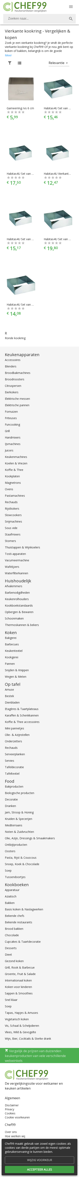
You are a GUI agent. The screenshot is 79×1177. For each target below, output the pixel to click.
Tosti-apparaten (15, 554)
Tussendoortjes (15, 877)
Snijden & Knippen (17, 670)
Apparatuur (12, 890)
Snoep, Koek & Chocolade (22, 864)
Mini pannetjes (14, 728)
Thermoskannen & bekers (22, 625)
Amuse (9, 689)
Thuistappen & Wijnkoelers (22, 547)
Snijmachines (13, 521)
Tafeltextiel (12, 773)
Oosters (10, 851)
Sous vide (11, 528)
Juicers (9, 450)
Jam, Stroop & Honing (19, 812)
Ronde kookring (15, 338)
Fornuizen (11, 411)
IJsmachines (12, 444)
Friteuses (11, 418)
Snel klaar (11, 1000)
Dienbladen (12, 702)
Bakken (10, 903)
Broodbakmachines (17, 373)
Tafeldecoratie (14, 767)
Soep (8, 870)
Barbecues (12, 644)
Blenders (10, 366)
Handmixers (12, 437)
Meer (8, 55)
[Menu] (71, 7)
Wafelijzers (12, 567)
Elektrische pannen (17, 405)
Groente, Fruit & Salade (20, 974)
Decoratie (11, 799)
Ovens (9, 489)
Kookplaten (12, 476)
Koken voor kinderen (18, 987)
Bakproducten (14, 786)
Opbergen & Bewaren (19, 612)
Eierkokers (11, 392)
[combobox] (39, 19)
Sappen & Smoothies (19, 993)
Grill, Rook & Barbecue (20, 967)
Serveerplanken (15, 754)
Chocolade (12, 935)
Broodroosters (14, 379)
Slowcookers (13, 515)
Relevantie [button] (56, 63)
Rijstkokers (12, 508)
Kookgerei (11, 657)
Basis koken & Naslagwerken (24, 909)
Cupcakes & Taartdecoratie (23, 941)
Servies (9, 761)
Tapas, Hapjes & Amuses (21, 1013)
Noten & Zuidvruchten (19, 832)
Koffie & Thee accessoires (22, 722)
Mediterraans (13, 825)
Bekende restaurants (18, 922)
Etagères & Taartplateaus (21, 709)
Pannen (10, 664)
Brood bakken (14, 929)
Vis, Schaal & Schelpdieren (22, 1026)
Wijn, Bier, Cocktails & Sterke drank (28, 1038)
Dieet (8, 954)
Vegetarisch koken (17, 1019)
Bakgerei (10, 638)
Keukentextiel (13, 651)
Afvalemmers (13, 586)
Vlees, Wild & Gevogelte (20, 1032)
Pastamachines (15, 496)
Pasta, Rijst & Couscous (20, 857)
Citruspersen (13, 386)
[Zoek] (71, 19)
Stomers (10, 541)
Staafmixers (12, 534)
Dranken (10, 806)
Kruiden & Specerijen (18, 819)
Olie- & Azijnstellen (17, 735)
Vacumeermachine (17, 560)
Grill (7, 431)
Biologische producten (19, 793)
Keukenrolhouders (17, 599)
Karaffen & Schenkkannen (22, 715)
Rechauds (11, 502)
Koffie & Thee (14, 470)
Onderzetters (13, 741)
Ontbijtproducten (16, 845)
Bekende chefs (14, 916)
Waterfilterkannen (16, 573)
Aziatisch (10, 896)
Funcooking (12, 424)
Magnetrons (13, 483)
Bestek (9, 696)
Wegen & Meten (15, 676)
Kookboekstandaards (19, 605)
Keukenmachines (16, 457)
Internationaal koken (18, 980)
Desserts (11, 948)
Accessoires (12, 360)
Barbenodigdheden (17, 592)
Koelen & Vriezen (16, 463)
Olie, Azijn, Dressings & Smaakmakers (30, 838)
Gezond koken (14, 961)
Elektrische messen (17, 399)
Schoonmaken (14, 618)
